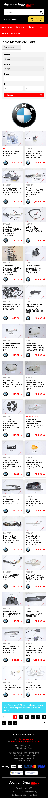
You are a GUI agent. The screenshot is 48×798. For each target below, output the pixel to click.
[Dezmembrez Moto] (19, 5)
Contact (33, 795)
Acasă (8, 27)
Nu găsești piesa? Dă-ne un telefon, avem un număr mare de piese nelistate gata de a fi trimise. (23, 707)
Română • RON (10, 19)
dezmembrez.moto (22, 758)
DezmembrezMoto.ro (22, 755)
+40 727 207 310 (13, 33)
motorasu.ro (22, 760)
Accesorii (37, 27)
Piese (22, 27)
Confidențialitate (18, 795)
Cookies (14, 791)
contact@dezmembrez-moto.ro (25, 741)
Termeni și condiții (29, 791)
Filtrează (9, 95)
